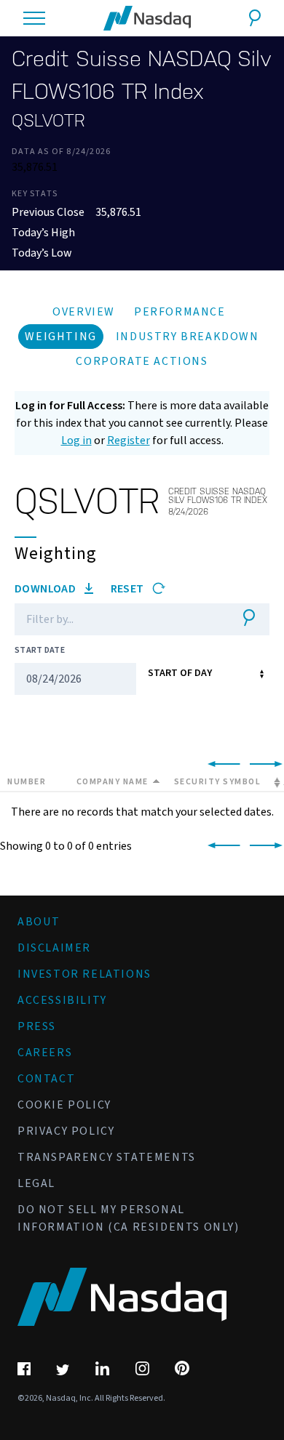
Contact (46, 1079)
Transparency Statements (106, 1157)
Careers (44, 1053)
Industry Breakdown (187, 337)
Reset (128, 589)
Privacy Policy (65, 1131)
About (38, 922)
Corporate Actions (142, 361)
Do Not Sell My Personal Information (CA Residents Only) (128, 1218)
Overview (83, 312)
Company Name (112, 782)
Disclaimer (54, 948)
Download (47, 589)
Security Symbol (217, 782)
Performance (180, 312)
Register (128, 441)
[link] (221, 765)
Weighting (60, 337)
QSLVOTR (48, 120)
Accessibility (62, 1000)
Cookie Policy (64, 1105)
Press (36, 1026)
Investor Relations (84, 974)
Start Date (40, 650)
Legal (36, 1183)
